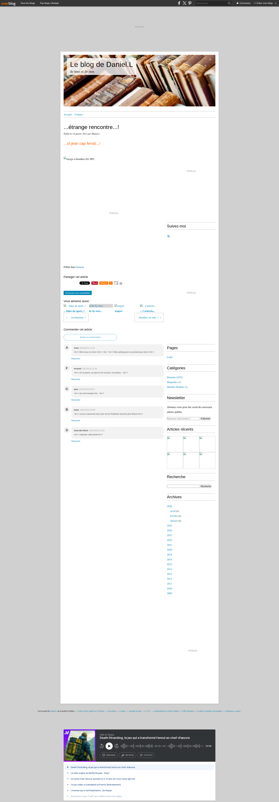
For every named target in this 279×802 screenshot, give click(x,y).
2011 (169, 583)
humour (80, 267)
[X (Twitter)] (184, 3)
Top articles (112, 711)
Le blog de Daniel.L (101, 64)
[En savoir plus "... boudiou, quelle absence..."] (191, 444)
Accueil (68, 114)
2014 (169, 569)
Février (173, 515)
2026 (169, 506)
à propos (148, 755)
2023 (169, 535)
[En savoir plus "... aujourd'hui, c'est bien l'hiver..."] (191, 460)
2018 (169, 559)
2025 (169, 525)
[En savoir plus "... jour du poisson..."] (175, 444)
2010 (169, 588)
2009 (169, 593)
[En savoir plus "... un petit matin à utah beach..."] (175, 460)
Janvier (173, 520)
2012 (169, 578)
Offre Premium (188, 711)
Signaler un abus (135, 711)
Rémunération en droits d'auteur (167, 711)
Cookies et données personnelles (209, 711)
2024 (169, 530)
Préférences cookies (233, 711)
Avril (172, 511)
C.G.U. (148, 711)
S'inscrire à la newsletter (77, 293)
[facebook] (179, 3)
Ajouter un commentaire (90, 337)
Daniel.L (53, 711)
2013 (169, 574)
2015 (169, 564)
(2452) (175, 377)
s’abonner (110, 755)
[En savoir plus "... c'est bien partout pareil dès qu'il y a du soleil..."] (207, 460)
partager (129, 755)
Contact (79, 114)
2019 (169, 554)
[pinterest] (190, 3)
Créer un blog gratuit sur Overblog (91, 711)
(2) (174, 382)
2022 (169, 540)
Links (170, 357)
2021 (169, 544)
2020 (169, 549)
